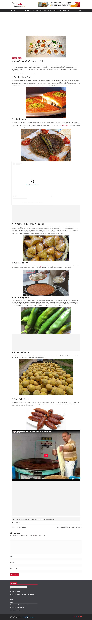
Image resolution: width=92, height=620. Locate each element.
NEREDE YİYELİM (25, 10)
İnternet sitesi (13, 568)
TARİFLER (56, 10)
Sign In (11, 599)
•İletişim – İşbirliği (64, 10)
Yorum (12, 539)
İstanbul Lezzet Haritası (15, 610)
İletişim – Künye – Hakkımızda (16, 589)
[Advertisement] (46, 21)
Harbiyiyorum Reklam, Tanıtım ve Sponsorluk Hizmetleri (22, 594)
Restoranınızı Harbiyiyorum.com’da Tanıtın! (19, 604)
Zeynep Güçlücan (22, 63)
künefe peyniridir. (40, 266)
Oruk (31, 402)
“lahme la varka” (65, 125)
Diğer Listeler (14, 58)
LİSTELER (35, 10)
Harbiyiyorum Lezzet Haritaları (17, 607)
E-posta (12, 562)
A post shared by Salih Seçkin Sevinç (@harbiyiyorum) (32, 202)
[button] (19, 10)
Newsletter (12, 597)
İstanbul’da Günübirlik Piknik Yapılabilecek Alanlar (68, 527)
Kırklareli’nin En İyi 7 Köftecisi (19, 527)
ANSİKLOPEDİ (43, 10)
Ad (11, 556)
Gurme (49, 10)
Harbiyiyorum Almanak (15, 591)
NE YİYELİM (16, 10)
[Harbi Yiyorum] (11, 10)
